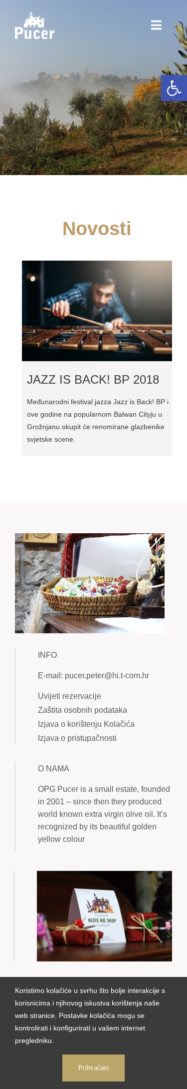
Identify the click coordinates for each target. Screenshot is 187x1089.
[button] (174, 88)
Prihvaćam (93, 1067)
